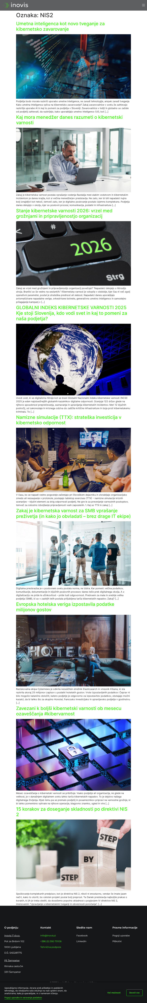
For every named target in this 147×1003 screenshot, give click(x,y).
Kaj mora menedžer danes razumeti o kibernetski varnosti (69, 119)
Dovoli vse (134, 992)
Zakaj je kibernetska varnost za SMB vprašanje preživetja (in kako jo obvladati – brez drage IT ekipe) (73, 513)
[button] (143, 5)
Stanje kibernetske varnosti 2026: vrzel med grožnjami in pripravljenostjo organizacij (64, 213)
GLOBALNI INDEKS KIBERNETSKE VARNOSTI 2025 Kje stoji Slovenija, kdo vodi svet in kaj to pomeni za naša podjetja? (71, 313)
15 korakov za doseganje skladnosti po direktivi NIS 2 (71, 811)
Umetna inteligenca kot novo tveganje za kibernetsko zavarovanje (60, 26)
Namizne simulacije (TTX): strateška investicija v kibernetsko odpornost (68, 419)
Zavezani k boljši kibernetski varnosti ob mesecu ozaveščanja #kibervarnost (68, 711)
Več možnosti (114, 992)
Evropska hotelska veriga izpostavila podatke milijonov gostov (65, 606)
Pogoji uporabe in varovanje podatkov (23, 997)
